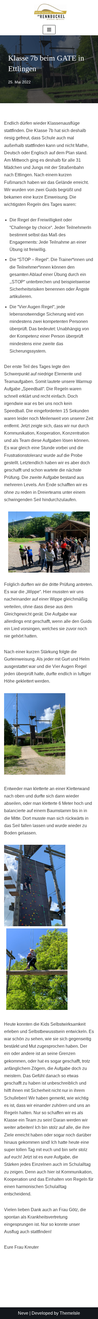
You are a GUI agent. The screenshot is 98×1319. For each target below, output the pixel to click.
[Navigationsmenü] (49, 29)
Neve (23, 1313)
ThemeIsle (70, 1313)
